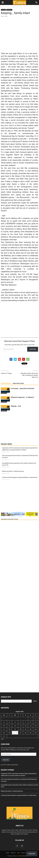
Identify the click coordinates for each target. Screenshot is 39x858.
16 (35, 726)
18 (9, 729)
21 (25, 729)
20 (20, 729)
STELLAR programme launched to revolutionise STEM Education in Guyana (20, 456)
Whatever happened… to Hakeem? (22, 397)
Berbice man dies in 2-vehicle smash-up (13, 471)
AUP (18, 852)
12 (15, 726)
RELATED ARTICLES (6, 383)
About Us (23, 852)
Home (7, 852)
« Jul (2, 739)
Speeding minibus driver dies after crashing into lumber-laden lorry (29, 375)
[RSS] (22, 846)
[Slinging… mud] (5, 408)
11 (9, 726)
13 (20, 726)
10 (4, 726)
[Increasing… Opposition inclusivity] (5, 390)
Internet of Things (6, 373)
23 (35, 729)
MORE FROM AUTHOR (18, 383)
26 (15, 733)
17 (4, 729)
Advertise (13, 852)
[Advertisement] (19, 34)
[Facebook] (17, 846)
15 (30, 726)
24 (4, 733)
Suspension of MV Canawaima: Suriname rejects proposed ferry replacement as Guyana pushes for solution (20, 449)
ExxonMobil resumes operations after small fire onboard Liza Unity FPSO (19, 464)
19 (15, 729)
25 (9, 733)
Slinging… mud (16, 406)
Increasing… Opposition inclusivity (22, 388)
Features (3, 9)
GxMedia (20, 856)
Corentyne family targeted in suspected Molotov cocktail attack (19, 477)
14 (25, 726)
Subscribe (32, 349)
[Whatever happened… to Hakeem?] (5, 399)
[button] (36, 2)
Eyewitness (9, 9)
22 (30, 729)
